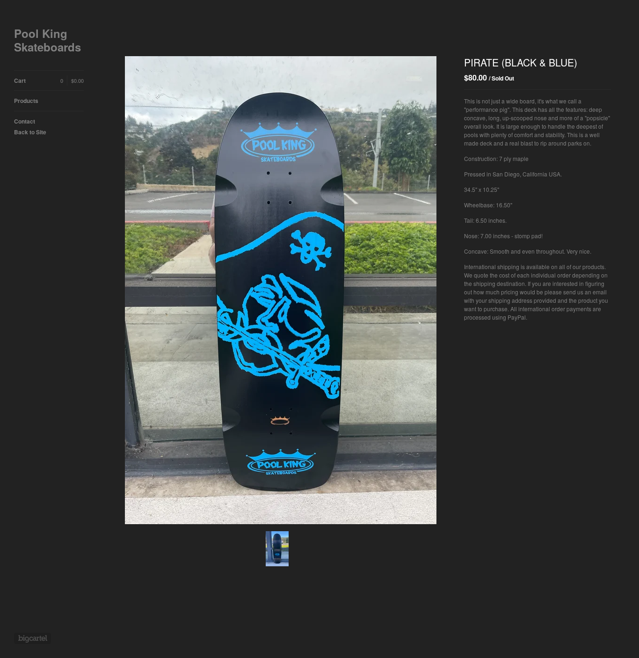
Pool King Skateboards (47, 40)
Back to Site (30, 132)
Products (26, 100)
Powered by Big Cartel (32, 638)
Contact (24, 121)
